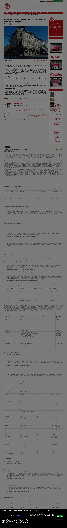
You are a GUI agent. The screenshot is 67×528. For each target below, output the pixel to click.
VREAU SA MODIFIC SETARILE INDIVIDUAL (59, 519)
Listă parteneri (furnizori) (34, 518)
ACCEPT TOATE (59, 516)
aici (8, 522)
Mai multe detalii (17, 515)
